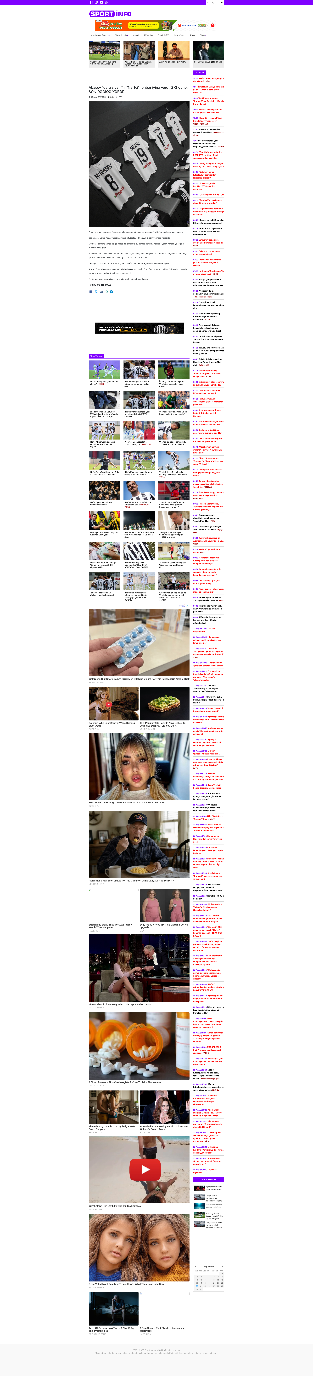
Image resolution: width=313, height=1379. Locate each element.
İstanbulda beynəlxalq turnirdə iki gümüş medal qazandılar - (206, 316)
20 (214, 1283)
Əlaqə (202, 35)
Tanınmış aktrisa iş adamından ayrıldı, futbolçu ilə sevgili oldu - (207, 373)
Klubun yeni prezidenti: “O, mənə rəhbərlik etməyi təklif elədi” (207, 1124)
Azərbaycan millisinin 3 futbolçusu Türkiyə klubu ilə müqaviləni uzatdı (207, 1113)
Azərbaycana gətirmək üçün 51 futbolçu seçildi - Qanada (207, 413)
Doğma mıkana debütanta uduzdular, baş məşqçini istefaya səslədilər (208, 211)
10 (201, 1280)
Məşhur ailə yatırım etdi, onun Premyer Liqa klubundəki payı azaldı (207, 609)
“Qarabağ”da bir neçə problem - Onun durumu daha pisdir (208, 998)
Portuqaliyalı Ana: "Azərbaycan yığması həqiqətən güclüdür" (208, 402)
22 (222, 1283)
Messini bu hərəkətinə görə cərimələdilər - (208, 132)
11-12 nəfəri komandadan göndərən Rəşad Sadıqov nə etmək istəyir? (207, 918)
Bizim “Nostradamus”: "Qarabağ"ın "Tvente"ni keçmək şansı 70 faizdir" (208, 461)
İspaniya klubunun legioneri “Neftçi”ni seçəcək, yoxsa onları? (207, 742)
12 (209, 1280)
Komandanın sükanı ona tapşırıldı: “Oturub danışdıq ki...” (207, 1161)
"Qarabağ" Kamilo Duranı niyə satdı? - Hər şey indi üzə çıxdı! (208, 719)
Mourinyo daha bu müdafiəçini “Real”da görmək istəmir (208, 700)
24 (201, 1286)
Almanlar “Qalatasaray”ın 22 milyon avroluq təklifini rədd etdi (205, 688)
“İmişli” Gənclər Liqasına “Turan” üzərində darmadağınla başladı (208, 339)
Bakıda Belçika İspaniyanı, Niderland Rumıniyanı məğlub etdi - (208, 362)
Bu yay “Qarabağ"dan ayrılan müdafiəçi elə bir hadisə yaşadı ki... (208, 484)
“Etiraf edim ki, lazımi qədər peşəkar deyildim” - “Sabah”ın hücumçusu (208, 827)
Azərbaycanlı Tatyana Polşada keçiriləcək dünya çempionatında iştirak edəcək (207, 328)
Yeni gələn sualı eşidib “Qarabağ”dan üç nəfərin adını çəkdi (208, 731)
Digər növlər (178, 35)
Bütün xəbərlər (209, 1179)
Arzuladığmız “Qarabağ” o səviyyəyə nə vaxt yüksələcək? (207, 876)
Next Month (222, 1266)
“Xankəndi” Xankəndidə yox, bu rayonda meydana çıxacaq (207, 262)
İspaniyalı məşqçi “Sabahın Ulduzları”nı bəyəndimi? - (208, 495)
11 (205, 1280)
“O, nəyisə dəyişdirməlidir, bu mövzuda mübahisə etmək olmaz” (206, 808)
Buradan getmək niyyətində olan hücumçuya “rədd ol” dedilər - (206, 518)
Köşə (192, 35)
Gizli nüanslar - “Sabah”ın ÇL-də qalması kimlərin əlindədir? (207, 907)
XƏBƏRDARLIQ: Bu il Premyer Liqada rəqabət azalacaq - (207, 1050)
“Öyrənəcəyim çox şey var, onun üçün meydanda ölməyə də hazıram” (208, 887)
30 (197, 1289)
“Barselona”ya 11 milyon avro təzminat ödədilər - (208, 529)
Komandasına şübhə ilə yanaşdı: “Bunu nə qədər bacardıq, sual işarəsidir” (207, 572)
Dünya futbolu (121, 35)
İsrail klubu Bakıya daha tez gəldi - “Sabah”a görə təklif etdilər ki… (208, 90)
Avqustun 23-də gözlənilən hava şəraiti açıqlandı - (208, 294)
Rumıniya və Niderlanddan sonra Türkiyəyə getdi (207, 839)
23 (197, 1286)
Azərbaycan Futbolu (100, 35)
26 (209, 1286)
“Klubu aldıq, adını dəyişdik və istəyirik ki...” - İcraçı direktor (208, 640)
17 (201, 1283)
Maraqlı (136, 35)
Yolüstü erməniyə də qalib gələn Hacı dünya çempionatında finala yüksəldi (208, 351)
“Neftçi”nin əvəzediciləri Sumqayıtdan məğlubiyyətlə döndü (207, 472)
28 (218, 1286)
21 (218, 1283)
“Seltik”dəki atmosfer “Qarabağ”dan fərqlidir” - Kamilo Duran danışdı (208, 101)
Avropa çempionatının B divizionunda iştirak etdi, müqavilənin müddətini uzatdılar (208, 282)
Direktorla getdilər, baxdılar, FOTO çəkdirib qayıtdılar (205, 186)
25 (205, 1286)
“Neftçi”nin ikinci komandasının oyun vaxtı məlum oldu (208, 305)
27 (214, 1286)
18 (205, 1283)
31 (201, 1289)
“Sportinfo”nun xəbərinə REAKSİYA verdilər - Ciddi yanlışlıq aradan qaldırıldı (207, 155)
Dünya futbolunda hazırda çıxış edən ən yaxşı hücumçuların (208, 1087)
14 (218, 1280)
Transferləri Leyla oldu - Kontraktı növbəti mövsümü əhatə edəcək (207, 231)
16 (197, 1283)
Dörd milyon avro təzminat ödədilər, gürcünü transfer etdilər (208, 1010)
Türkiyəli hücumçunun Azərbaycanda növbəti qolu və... (208, 541)
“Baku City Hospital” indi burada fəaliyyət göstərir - (207, 121)
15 (222, 1280)
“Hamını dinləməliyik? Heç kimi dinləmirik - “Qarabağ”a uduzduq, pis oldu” (208, 776)
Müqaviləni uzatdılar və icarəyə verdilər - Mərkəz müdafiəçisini (207, 620)
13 (214, 1280)
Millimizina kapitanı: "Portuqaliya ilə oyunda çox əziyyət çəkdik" (208, 1150)
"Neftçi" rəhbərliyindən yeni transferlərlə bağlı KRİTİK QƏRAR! (208, 987)
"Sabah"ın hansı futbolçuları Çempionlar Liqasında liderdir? (204, 175)
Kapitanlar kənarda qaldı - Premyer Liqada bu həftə (208, 850)
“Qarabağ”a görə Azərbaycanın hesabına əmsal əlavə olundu (208, 1061)
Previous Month (195, 1266)
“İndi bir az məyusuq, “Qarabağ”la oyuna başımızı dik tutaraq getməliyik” (208, 507)
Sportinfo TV (163, 35)
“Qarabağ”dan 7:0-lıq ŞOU (211, 194)
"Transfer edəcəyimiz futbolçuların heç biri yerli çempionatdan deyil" (206, 560)
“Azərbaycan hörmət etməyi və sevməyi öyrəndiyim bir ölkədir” (207, 450)
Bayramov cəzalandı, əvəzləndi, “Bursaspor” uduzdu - (208, 243)
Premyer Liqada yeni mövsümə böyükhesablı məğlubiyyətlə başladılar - (208, 143)
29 (222, 1286)
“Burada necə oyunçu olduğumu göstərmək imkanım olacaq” (207, 796)
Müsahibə (148, 35)
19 (209, 1283)
